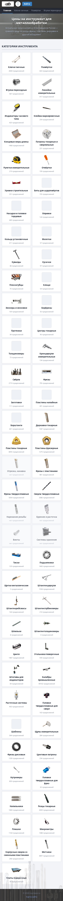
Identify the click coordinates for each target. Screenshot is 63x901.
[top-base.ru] (8, 4)
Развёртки (36, 10)
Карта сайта (31, 896)
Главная (7, 10)
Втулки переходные (52, 10)
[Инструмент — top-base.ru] (18, 4)
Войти (27, 4)
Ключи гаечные (21, 10)
